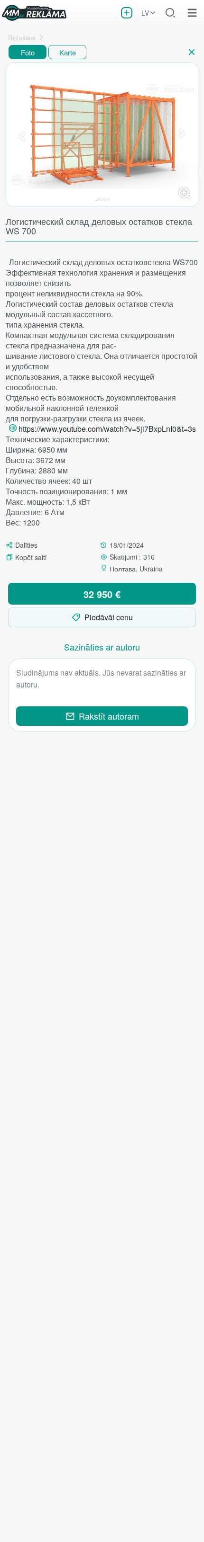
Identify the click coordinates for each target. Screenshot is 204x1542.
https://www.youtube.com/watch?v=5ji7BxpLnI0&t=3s (107, 428)
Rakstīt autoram (109, 716)
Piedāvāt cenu (108, 617)
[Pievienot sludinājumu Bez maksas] (127, 13)
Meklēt (170, 13)
